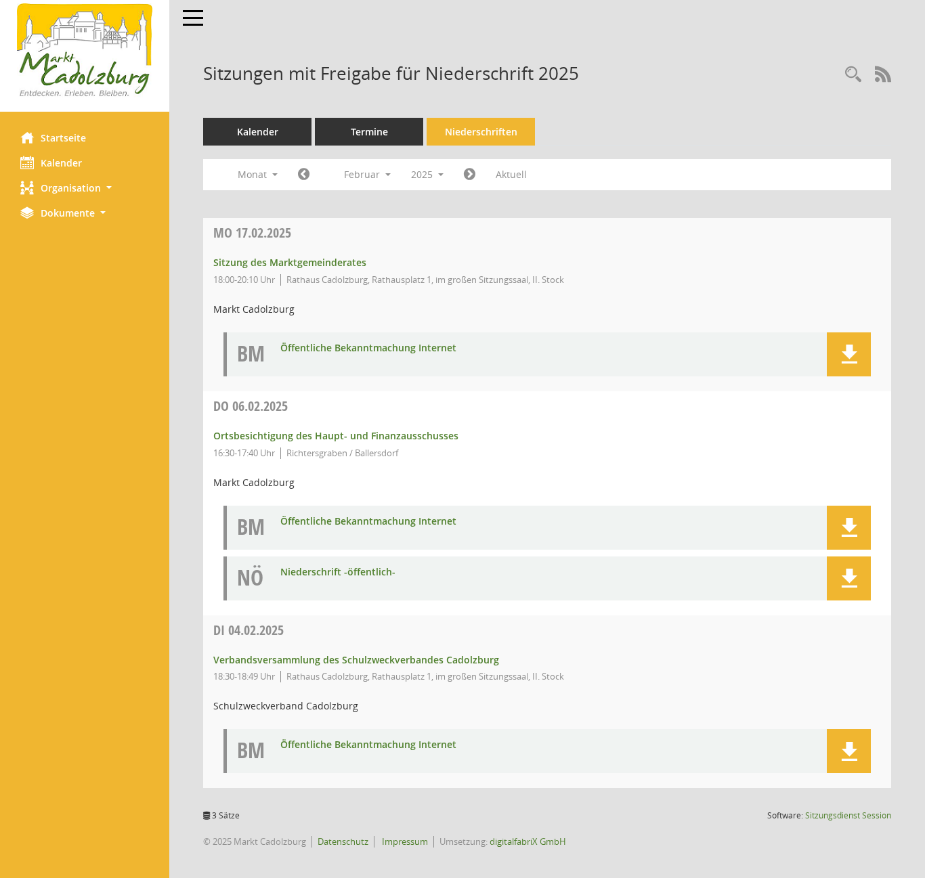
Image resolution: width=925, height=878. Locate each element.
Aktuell (511, 174)
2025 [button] (423, 174)
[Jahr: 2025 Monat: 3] (470, 174)
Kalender (61, 162)
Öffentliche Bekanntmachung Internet (368, 348)
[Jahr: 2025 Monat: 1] (304, 174)
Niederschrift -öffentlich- (337, 572)
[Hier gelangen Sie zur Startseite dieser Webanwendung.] (84, 50)
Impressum (404, 841)
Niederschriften (481, 131)
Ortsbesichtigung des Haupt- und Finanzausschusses (335, 435)
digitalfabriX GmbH (528, 841)
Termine (369, 131)
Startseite (63, 137)
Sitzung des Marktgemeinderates (289, 262)
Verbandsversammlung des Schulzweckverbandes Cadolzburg (356, 659)
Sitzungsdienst (848, 815)
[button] (84, 187)
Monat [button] (254, 174)
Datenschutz (343, 841)
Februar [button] (363, 174)
